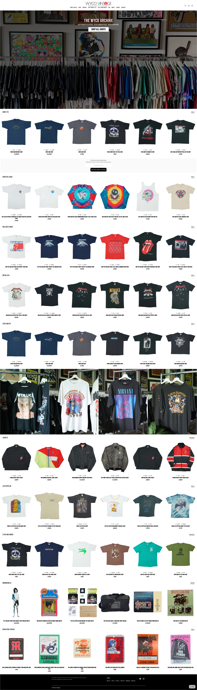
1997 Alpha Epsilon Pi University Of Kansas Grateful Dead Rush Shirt (16, 217)
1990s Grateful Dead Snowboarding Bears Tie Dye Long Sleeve (82, 217)
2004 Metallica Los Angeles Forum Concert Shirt (49, 315)
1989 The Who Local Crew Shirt (147, 574)
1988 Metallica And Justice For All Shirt (180, 315)
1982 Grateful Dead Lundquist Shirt (180, 217)
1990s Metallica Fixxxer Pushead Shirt (115, 315)
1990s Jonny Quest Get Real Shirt (115, 152)
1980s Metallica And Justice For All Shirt (82, 315)
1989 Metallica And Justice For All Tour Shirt (16, 315)
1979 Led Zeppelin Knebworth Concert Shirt (114, 526)
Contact (123, 7)
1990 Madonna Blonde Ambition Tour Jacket (82, 478)
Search (108, 680)
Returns (123, 680)
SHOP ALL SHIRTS (98, 29)
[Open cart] (192, 5)
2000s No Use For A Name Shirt (49, 574)
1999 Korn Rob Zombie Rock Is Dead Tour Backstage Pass (181, 667)
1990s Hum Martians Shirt (16, 152)
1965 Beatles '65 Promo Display (180, 621)
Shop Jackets (191, 437)
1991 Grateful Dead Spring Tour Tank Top (147, 217)
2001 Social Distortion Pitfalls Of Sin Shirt (180, 152)
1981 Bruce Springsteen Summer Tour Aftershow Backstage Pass (82, 668)
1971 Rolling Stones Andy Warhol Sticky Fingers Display (16, 621)
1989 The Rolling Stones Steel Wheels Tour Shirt (180, 267)
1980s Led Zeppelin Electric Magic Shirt (16, 526)
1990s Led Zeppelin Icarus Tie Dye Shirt (180, 526)
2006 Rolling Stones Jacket (16, 478)
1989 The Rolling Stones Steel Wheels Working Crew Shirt (115, 267)
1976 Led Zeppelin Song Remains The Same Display (82, 621)
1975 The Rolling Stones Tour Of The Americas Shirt (49, 267)
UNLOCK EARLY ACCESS (98, 169)
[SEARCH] (185, 5)
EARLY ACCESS (73, 7)
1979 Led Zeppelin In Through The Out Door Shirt (49, 526)
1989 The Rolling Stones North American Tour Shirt (147, 267)
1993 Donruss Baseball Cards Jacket (49, 478)
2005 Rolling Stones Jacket (147, 478)
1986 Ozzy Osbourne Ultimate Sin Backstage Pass (147, 667)
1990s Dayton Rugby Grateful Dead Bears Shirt (49, 217)
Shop (79, 7)
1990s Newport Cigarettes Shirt (82, 574)
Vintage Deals (191, 534)
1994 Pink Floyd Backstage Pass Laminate (115, 667)
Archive (84, 7)
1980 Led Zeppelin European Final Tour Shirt (147, 526)
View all (192, 112)
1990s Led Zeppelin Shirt (82, 526)
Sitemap (133, 680)
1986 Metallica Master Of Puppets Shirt (147, 315)
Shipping (128, 680)
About (113, 7)
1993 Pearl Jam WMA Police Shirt (147, 364)
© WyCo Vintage (56, 687)
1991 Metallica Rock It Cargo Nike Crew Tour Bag (114, 621)
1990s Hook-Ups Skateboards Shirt (115, 364)
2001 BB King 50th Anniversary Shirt (115, 574)
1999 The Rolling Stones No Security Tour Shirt (16, 267)
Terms (113, 680)
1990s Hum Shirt (49, 152)
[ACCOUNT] (188, 5)
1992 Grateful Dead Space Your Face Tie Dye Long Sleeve (115, 217)
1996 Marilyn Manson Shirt (180, 364)
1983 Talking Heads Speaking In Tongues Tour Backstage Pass (16, 667)
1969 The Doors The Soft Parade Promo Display (148, 621)
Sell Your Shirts (102, 7)
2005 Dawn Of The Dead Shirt (180, 574)
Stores (118, 7)
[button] (140, 678)
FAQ (109, 7)
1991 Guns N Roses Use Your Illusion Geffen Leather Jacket (115, 478)
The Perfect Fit (92, 7)
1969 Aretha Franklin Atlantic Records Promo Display (49, 621)
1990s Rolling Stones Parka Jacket (180, 478)
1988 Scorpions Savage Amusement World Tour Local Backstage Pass (49, 668)
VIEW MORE (192, 583)
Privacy (117, 680)
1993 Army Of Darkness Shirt (148, 152)
